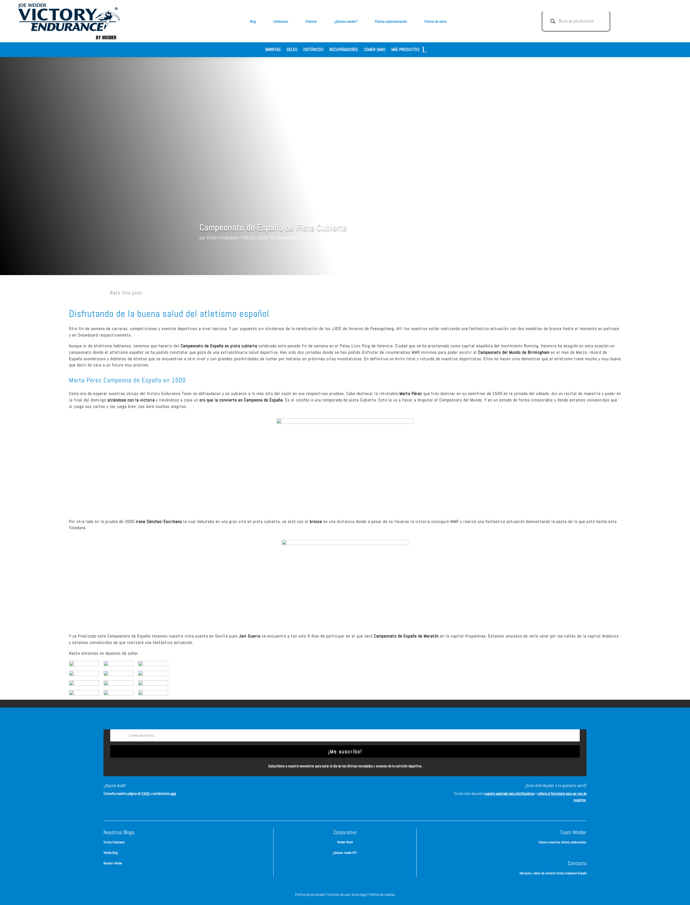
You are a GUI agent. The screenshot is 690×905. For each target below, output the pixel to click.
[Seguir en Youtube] (369, 790)
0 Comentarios (313, 237)
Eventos (311, 21)
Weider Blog (111, 853)
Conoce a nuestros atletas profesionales (562, 842)
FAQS (146, 793)
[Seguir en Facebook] (321, 790)
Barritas (273, 50)
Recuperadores (343, 50)
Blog (253, 21)
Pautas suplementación (391, 21)
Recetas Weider (113, 863)
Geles (292, 50)
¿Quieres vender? (345, 21)
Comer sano (374, 50)
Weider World (345, 842)
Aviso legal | (360, 894)
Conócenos (280, 21)
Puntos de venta (436, 21)
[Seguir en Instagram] (337, 790)
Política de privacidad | (311, 894)
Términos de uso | (339, 894)
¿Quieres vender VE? (345, 853)
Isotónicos (313, 50)
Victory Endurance (222, 237)
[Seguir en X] (353, 790)
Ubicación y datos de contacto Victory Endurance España (553, 873)
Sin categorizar (283, 237)
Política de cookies (382, 894)
